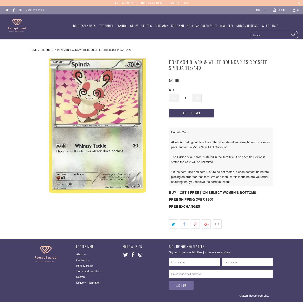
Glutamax (161, 25)
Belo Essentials (84, 25)
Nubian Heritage (247, 25)
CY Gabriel (106, 25)
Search (80, 277)
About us (81, 254)
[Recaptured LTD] (26, 25)
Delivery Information (88, 282)
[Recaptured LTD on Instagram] (20, 10)
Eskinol (122, 25)
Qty (172, 90)
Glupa (134, 25)
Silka (265, 25)
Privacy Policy (85, 266)
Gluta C (146, 25)
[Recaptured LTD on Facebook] (13, 10)
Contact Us (83, 260)
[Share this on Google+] (206, 224)
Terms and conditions (89, 271)
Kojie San (177, 25)
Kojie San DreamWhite (202, 25)
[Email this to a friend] (217, 224)
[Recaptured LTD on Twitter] (7, 10)
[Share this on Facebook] (184, 224)
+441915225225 (34, 10)
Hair (275, 25)
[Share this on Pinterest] (195, 224)
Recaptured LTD (258, 295)
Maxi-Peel (227, 25)
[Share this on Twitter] (173, 224)
